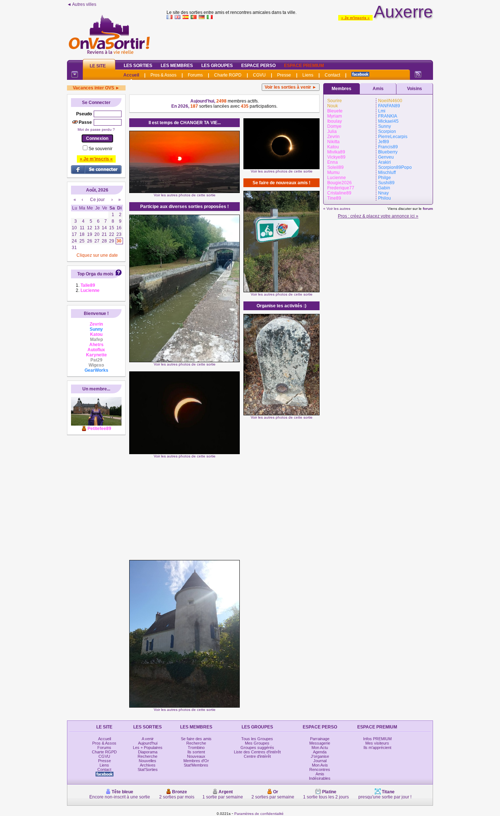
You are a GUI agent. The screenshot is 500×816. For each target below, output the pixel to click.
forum (428, 209)
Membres (341, 88)
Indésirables (320, 778)
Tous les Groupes (257, 739)
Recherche (147, 756)
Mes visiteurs (377, 743)
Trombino (196, 747)
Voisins (414, 88)
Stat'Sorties (148, 769)
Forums (195, 75)
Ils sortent (196, 752)
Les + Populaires (148, 747)
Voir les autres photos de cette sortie (185, 195)
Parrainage (319, 739)
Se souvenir (100, 148)
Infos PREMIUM (377, 739)
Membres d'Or (196, 760)
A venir (148, 739)
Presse (284, 75)
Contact (332, 75)
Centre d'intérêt (257, 756)
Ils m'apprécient (377, 747)
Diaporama (147, 752)
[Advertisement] (300, 38)
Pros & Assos (163, 75)
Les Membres (177, 65)
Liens (307, 75)
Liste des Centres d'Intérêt (257, 752)
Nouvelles (147, 760)
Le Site (98, 65)
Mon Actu (319, 747)
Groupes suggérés (257, 747)
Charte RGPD (228, 75)
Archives (148, 765)
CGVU (259, 75)
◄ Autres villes (81, 4)
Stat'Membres (196, 765)
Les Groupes (217, 65)
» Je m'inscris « (355, 18)
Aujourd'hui (147, 743)
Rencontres (319, 769)
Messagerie (319, 743)
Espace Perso (258, 65)
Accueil (131, 75)
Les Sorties (138, 65)
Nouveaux (196, 756)
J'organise (320, 756)
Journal (320, 760)
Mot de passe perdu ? (96, 129)
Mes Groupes (257, 743)
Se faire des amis (196, 739)
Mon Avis (320, 765)
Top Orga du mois (95, 274)
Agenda (320, 752)
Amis (378, 88)
